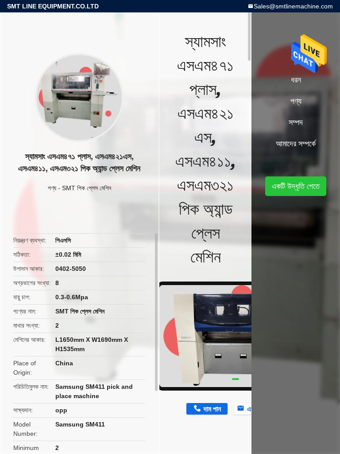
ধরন (296, 79)
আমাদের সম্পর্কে (296, 143)
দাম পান (212, 409)
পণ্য (52, 188)
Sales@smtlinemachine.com (293, 6)
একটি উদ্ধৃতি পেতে (296, 186)
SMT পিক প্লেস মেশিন (86, 188)
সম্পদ (296, 122)
